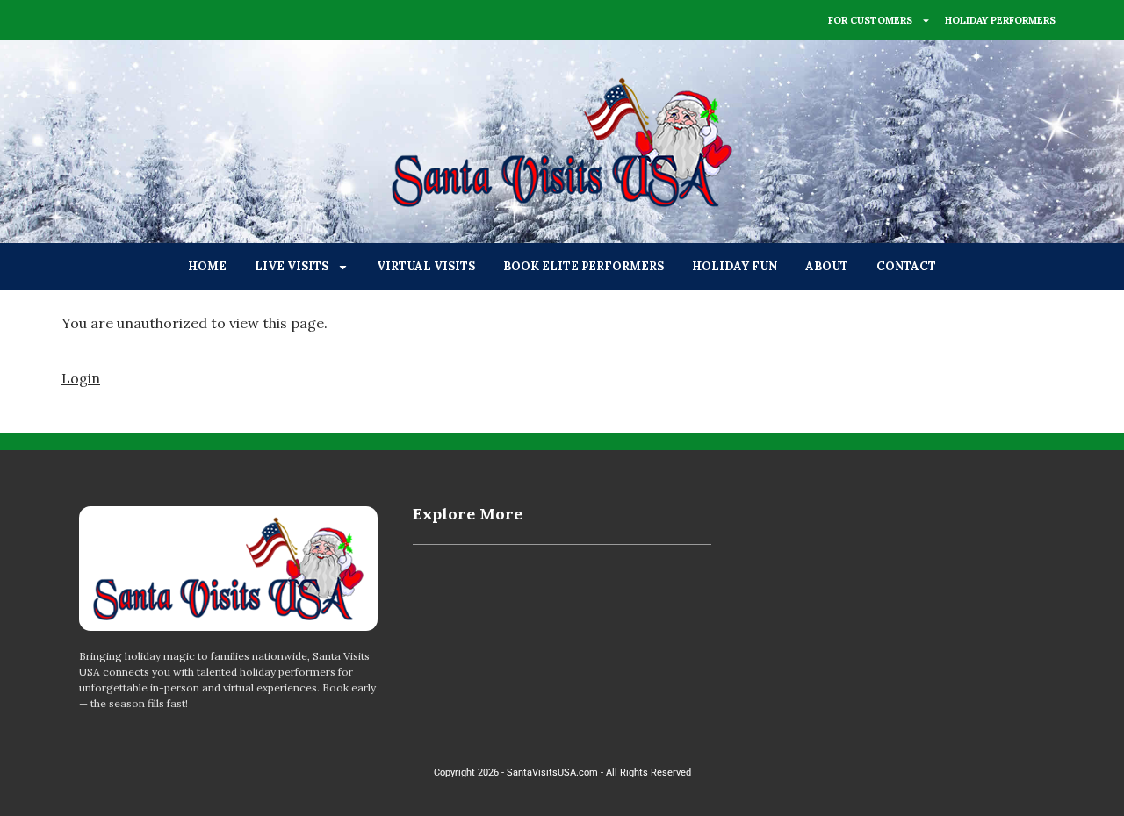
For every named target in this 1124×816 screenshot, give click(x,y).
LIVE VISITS (291, 266)
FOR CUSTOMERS (870, 20)
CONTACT (906, 266)
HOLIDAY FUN (734, 266)
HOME (207, 266)
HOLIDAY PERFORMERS (1000, 20)
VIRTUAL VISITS (426, 266)
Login (80, 378)
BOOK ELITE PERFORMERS (583, 266)
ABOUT (826, 266)
